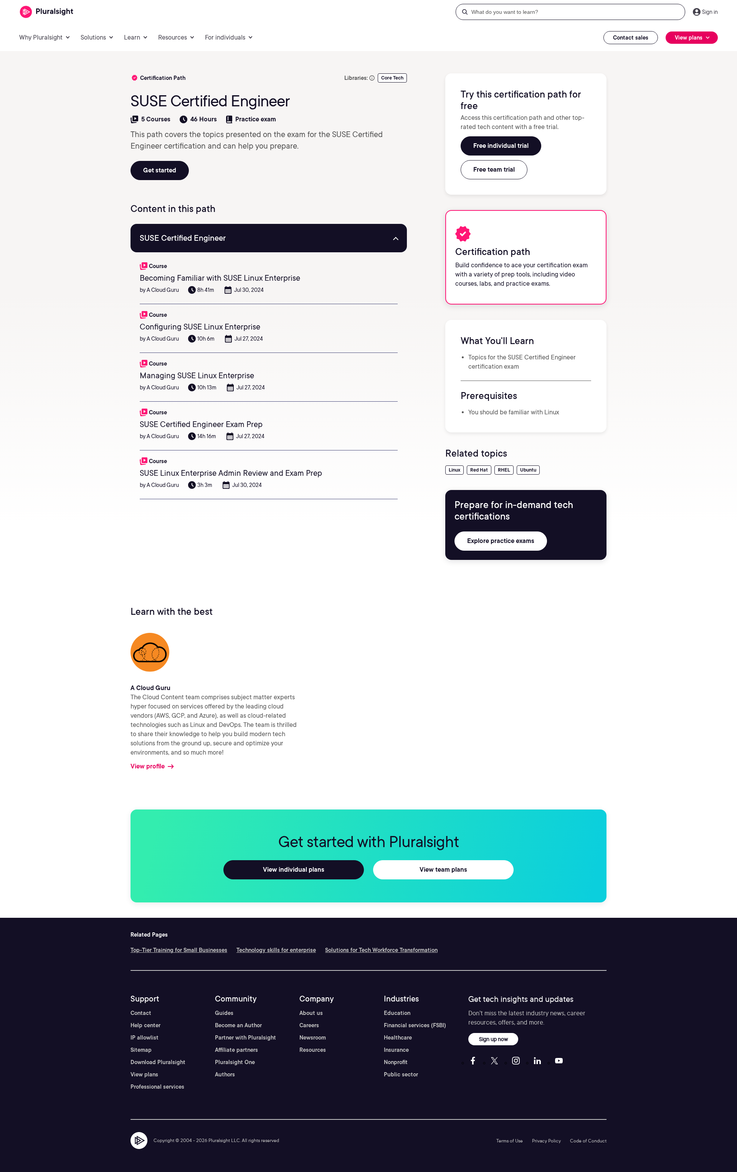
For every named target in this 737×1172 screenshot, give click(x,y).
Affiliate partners (236, 1050)
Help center (145, 1025)
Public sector (401, 1074)
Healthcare (398, 1038)
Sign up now (493, 1039)
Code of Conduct (588, 1140)
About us (311, 1013)
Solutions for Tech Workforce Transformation (381, 950)
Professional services (157, 1087)
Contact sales (630, 38)
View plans (144, 1074)
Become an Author (238, 1025)
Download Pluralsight (158, 1062)
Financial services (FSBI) (415, 1025)
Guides (224, 1013)
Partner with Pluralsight (245, 1038)
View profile (148, 766)
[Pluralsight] (46, 12)
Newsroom (312, 1038)
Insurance (396, 1050)
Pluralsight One (235, 1062)
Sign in (710, 12)
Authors (225, 1074)
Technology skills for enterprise (276, 950)
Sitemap (141, 1050)
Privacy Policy (546, 1140)
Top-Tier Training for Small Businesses (179, 950)
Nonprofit (396, 1062)
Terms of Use (509, 1140)
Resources (312, 1050)
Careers (309, 1025)
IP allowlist (145, 1038)
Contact (141, 1013)
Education (397, 1013)
